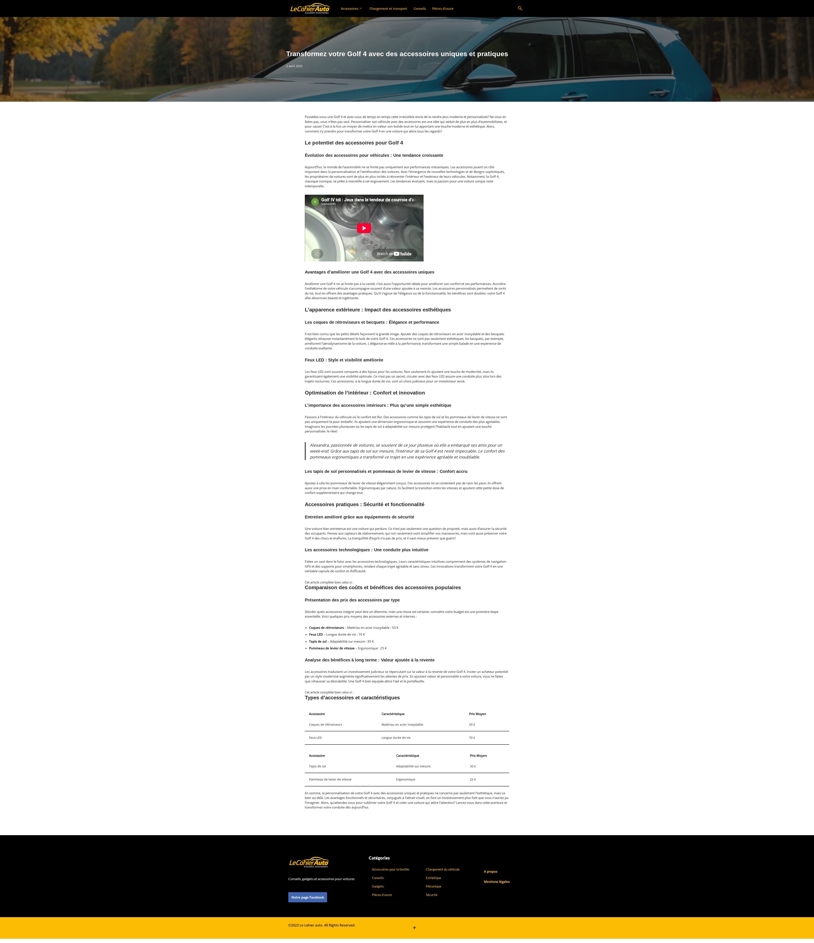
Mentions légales (497, 881)
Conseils (420, 8)
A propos (490, 871)
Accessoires (349, 8)
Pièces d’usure (443, 8)
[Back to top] (414, 928)
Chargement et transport (388, 8)
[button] (520, 8)
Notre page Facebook (307, 897)
